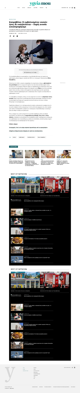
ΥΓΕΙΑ (18, 7)
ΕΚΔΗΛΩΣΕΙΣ (36, 372)
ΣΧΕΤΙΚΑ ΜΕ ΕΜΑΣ (35, 386)
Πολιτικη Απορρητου (47, 386)
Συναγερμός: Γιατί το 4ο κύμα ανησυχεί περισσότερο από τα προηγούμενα (28, 127)
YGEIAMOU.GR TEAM (12, 33)
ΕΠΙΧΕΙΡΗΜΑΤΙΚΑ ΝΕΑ (37, 373)
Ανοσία (14, 137)
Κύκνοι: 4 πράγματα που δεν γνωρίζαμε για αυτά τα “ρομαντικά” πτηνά (37, 257)
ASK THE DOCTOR (36, 370)
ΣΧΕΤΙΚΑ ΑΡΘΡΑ (13, 146)
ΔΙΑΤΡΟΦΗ (35, 7)
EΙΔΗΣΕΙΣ (35, 367)
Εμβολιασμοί (21, 137)
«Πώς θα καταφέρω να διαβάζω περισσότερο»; (33, 219)
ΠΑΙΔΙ (34, 376)
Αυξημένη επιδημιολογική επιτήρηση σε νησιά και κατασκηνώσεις (26, 131)
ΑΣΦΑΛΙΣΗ (29, 7)
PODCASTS (41, 7)
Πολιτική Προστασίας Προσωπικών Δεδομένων (61, 386)
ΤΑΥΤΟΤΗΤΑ (41, 386)
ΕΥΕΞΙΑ (23, 7)
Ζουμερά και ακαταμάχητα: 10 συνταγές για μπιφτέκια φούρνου (35, 238)
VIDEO (35, 369)
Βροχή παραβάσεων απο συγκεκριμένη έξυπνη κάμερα (34, 200)
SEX (34, 378)
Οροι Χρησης (73, 386)
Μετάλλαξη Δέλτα (31, 137)
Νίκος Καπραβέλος (41, 137)
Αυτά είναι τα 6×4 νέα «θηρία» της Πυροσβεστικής (50, 195)
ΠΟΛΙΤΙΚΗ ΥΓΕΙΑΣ (12, 19)
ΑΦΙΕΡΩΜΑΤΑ (36, 375)
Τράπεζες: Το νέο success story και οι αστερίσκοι (20, 195)
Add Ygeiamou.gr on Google (30, 72)
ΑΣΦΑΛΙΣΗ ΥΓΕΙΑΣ (25, 370)
